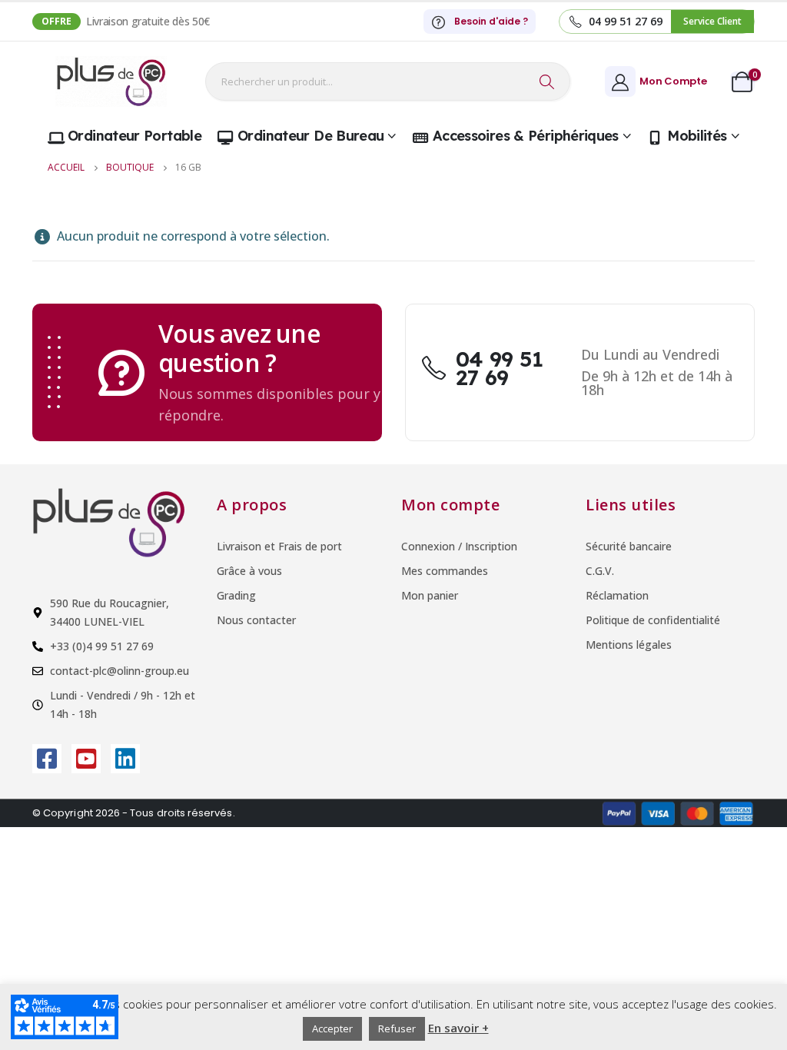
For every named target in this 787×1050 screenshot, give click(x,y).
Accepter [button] (332, 1028)
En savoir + (458, 1027)
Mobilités (696, 136)
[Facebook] (46, 758)
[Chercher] (547, 81)
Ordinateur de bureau (310, 136)
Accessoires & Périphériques (526, 136)
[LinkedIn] (125, 758)
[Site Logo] (111, 81)
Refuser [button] (397, 1028)
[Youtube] (86, 758)
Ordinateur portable (134, 136)
